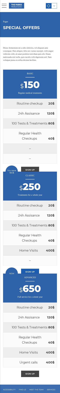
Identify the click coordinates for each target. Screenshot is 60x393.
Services (51, 390)
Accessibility (9, 390)
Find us (22, 390)
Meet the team (36, 390)
